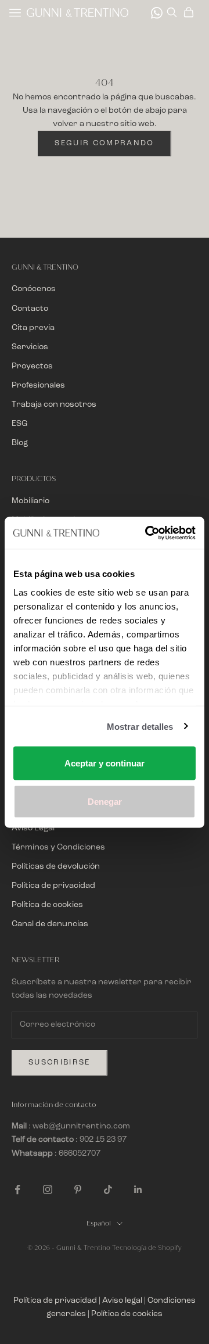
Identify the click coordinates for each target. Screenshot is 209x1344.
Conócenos (34, 289)
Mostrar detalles (140, 726)
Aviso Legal (33, 828)
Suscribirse (59, 1062)
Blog (20, 443)
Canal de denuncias (50, 924)
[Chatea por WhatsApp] (157, 13)
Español (99, 1223)
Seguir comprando (104, 143)
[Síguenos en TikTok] (108, 1189)
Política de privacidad (53, 885)
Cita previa (33, 328)
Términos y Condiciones (58, 847)
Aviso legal (122, 1300)
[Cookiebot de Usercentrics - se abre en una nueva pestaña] (147, 532)
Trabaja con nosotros (54, 404)
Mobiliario (30, 501)
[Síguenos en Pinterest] (78, 1189)
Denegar (105, 801)
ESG (19, 424)
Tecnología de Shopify (147, 1248)
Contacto (30, 308)
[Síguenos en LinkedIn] (138, 1189)
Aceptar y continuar (104, 763)
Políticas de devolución (56, 866)
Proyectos (32, 366)
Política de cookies (47, 905)
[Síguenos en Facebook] (17, 1189)
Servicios (30, 347)
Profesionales (38, 385)
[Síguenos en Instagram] (47, 1189)
